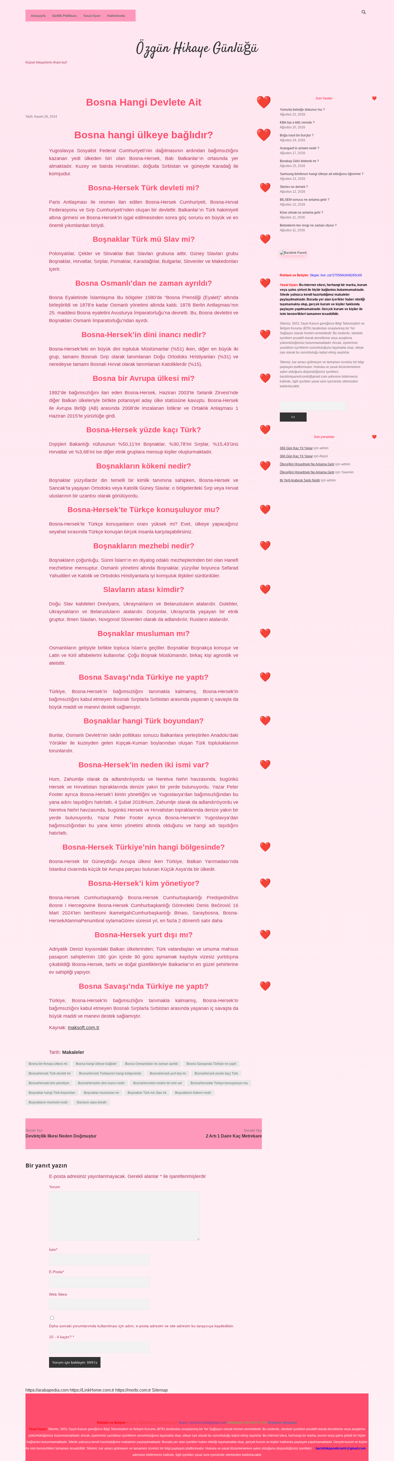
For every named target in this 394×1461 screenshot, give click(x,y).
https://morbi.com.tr (133, 1390)
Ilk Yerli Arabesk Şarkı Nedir (300, 480)
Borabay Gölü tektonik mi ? (299, 161)
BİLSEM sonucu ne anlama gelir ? (304, 200)
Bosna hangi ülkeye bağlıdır (96, 1064)
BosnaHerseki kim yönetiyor (49, 1083)
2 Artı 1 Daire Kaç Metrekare (234, 1136)
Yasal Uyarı (92, 16)
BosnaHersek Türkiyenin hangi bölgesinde (110, 1073)
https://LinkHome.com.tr (92, 1390)
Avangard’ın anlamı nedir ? (299, 148)
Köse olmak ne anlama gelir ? (301, 212)
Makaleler (73, 1052)
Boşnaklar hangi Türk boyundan (52, 1093)
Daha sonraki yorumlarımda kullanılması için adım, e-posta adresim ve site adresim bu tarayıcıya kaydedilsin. (141, 1326)
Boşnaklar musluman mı (101, 1093)
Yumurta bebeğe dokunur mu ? (302, 109)
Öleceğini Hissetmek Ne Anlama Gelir (307, 464)
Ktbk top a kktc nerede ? (297, 122)
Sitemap (160, 1390)
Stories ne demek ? (294, 187)
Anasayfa (38, 16)
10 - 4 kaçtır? (61, 1337)
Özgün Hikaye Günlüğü (197, 48)
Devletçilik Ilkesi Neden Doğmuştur (60, 1136)
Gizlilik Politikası (64, 16)
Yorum (54, 1187)
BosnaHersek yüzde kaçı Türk (216, 1073)
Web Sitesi (58, 1294)
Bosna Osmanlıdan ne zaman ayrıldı (151, 1064)
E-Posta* (56, 1272)
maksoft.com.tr (83, 1027)
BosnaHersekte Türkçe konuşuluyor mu (219, 1083)
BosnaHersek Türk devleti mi (49, 1073)
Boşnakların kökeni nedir (193, 1093)
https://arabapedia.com (47, 1390)
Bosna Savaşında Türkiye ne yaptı (211, 1064)
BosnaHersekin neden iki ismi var (157, 1083)
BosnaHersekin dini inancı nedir (101, 1083)
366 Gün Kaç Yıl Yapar (296, 448)
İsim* (53, 1250)
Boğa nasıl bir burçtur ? (297, 135)
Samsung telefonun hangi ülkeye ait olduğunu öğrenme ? (321, 174)
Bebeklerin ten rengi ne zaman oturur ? (308, 225)
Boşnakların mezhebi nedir (48, 1102)
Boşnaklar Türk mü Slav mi (147, 1093)
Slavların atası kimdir (91, 1102)
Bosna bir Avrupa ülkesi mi (48, 1064)
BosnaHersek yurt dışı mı (168, 1073)
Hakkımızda (116, 16)
